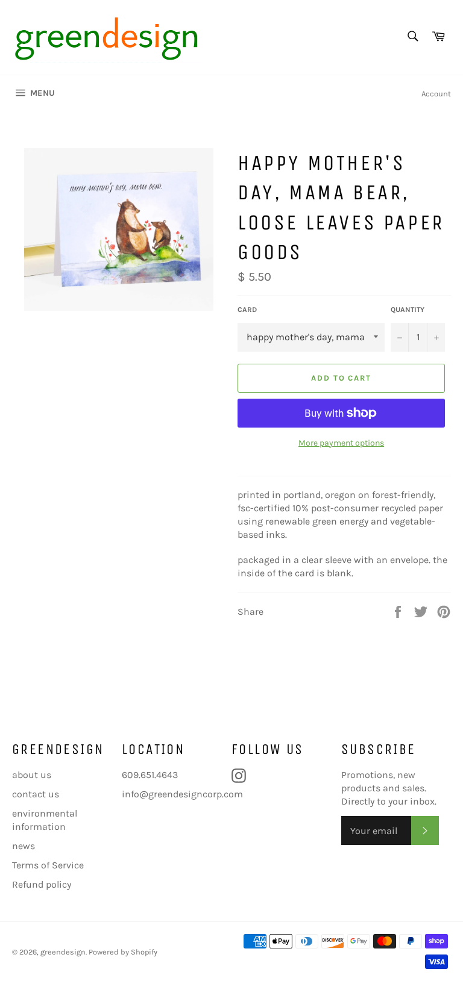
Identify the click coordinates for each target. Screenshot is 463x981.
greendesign (63, 951)
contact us (35, 794)
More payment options (341, 443)
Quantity (407, 309)
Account (436, 93)
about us (31, 774)
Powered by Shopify (123, 951)
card (247, 309)
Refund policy (41, 884)
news (23, 846)
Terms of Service (48, 865)
